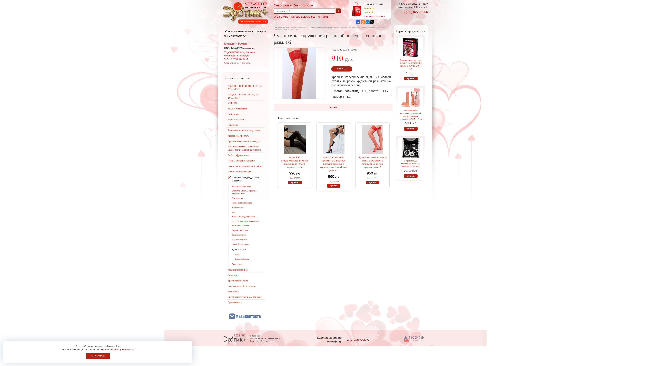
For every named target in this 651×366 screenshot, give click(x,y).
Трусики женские (239, 234)
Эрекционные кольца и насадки (244, 141)
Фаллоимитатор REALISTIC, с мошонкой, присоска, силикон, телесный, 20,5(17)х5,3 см (411, 114)
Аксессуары (237, 264)
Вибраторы (233, 114)
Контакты (323, 16)
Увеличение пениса (238, 269)
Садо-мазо (233, 275)
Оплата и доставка (303, 16)
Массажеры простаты (238, 135)
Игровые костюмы (240, 230)
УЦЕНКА (233, 103)
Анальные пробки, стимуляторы (244, 130)
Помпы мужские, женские (241, 160)
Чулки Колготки (341, 27)
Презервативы (235, 302)
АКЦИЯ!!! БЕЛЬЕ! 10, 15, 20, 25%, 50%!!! (243, 96)
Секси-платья (237, 198)
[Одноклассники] (363, 22)
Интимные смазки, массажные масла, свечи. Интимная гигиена (244, 148)
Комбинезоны (237, 207)
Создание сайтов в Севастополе (414, 338)
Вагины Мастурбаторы (239, 171)
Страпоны (233, 124)
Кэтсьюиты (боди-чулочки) (243, 216)
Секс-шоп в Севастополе (285, 27)
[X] (372, 22)
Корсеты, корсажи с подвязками (245, 221)
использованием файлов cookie (118, 349)
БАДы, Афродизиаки (238, 155)
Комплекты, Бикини (240, 225)
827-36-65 (415, 12)
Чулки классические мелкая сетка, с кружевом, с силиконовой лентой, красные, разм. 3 (372, 162)
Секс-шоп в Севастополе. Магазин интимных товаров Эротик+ (244, 11)
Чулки (351, 27)
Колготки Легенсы (241, 259)
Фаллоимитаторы (236, 119)
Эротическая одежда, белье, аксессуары (315, 27)
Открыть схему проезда (237, 62)
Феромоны (233, 291)
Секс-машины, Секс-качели (242, 286)
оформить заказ (374, 16)
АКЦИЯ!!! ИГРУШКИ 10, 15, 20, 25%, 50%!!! (245, 87)
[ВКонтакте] (358, 22)
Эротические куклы (238, 280)
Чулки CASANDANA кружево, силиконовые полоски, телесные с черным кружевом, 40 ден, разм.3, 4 (333, 164)
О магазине (281, 16)
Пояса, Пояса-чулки (240, 243)
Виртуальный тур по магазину (253, 21)
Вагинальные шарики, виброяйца (245, 166)
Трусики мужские (239, 239)
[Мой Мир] (368, 22)
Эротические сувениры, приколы (244, 296)
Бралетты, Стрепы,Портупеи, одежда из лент (244, 192)
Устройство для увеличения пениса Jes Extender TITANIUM (410, 163)
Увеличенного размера (241, 186)
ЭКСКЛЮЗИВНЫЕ (238, 108)
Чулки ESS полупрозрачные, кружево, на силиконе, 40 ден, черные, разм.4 (295, 162)
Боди (234, 211)
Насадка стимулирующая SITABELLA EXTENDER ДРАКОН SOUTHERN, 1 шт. (411, 64)
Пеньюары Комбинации (242, 202)
